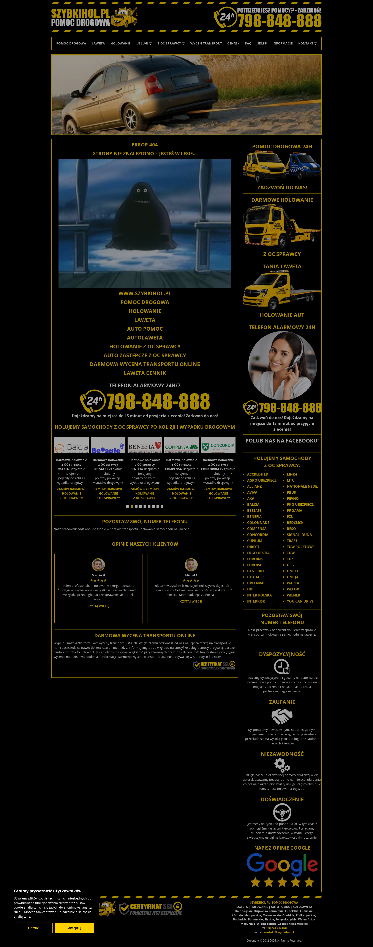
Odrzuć (33, 928)
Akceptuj (74, 928)
